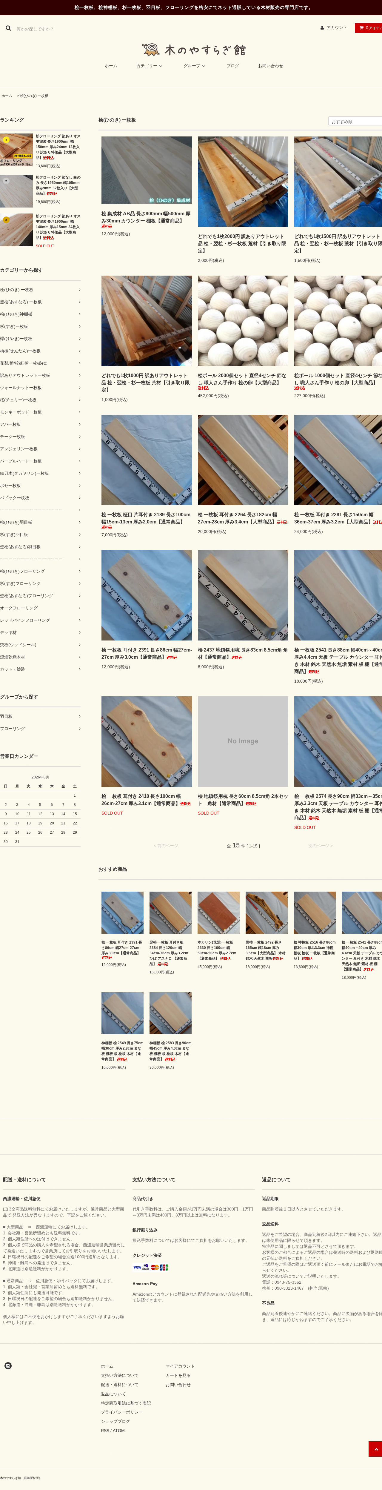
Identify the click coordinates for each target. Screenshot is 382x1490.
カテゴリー (146, 65)
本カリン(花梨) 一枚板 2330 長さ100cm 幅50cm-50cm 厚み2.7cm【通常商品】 (217, 950)
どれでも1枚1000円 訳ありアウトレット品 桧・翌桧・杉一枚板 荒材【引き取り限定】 (145, 382)
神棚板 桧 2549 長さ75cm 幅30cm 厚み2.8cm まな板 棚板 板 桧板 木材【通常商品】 (122, 1051)
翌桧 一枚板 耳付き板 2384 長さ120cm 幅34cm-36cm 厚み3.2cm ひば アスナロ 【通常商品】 (169, 953)
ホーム (111, 65)
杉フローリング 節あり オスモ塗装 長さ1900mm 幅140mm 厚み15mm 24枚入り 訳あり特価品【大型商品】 (58, 227)
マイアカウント (180, 1366)
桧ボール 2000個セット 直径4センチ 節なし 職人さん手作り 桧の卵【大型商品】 (242, 379)
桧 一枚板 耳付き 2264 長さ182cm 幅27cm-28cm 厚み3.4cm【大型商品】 (237, 518)
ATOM (119, 1430)
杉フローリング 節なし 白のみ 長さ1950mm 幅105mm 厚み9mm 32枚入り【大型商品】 (58, 185)
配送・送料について (119, 1384)
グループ (192, 65)
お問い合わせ (270, 65)
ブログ (233, 65)
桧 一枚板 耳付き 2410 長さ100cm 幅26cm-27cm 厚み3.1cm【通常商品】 (141, 800)
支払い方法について (119, 1375)
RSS (105, 1430)
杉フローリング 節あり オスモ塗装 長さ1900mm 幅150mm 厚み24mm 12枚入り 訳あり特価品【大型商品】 (58, 147)
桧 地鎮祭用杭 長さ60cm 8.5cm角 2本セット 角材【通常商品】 (243, 800)
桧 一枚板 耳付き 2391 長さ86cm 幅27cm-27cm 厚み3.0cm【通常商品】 (146, 653)
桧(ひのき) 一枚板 (34, 96)
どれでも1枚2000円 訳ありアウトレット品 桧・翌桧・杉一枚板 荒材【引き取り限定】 (242, 243)
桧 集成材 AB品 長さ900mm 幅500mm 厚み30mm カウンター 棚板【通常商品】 (145, 217)
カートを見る (178, 1375)
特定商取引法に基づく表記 (126, 1403)
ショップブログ (115, 1421)
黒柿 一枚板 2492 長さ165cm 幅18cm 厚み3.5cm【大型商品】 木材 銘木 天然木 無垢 (266, 950)
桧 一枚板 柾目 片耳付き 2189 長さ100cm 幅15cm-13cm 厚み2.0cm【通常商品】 (145, 518)
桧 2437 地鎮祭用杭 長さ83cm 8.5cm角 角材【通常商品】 (243, 653)
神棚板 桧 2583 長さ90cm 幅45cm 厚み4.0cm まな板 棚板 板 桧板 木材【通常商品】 (171, 1051)
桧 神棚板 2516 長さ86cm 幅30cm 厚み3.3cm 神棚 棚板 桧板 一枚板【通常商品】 (315, 950)
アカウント (336, 27)
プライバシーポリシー (122, 1412)
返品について (113, 1393)
